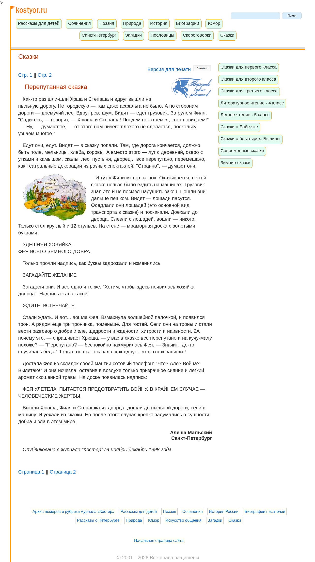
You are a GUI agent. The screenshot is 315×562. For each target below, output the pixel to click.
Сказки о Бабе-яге (239, 126)
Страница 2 (63, 472)
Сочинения (79, 23)
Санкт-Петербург (99, 35)
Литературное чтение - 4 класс (252, 103)
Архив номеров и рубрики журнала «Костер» (73, 511)
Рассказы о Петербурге (98, 520)
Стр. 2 (45, 75)
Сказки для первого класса (248, 67)
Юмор (214, 23)
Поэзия (106, 23)
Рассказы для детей (38, 23)
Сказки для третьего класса (249, 90)
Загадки (133, 35)
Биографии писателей (265, 511)
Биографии (187, 23)
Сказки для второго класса (248, 79)
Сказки (227, 35)
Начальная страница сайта (159, 540)
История (158, 23)
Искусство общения (183, 520)
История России (223, 511)
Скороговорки (197, 35)
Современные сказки (242, 150)
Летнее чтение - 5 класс (244, 114)
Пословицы (162, 35)
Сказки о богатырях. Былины (250, 138)
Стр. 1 (25, 75)
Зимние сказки (235, 162)
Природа (132, 23)
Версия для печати (169, 69)
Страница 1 (31, 472)
